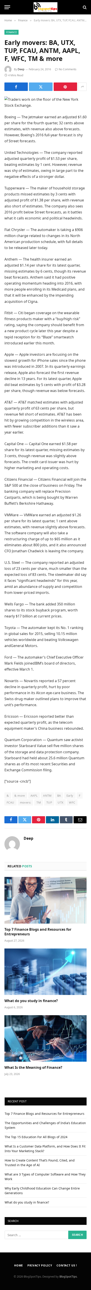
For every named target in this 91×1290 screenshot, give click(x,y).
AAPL (34, 796)
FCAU (10, 802)
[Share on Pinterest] (65, 86)
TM (38, 802)
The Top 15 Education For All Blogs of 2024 (36, 1137)
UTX (60, 802)
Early (69, 796)
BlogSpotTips (68, 1276)
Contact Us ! (67, 1265)
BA (59, 796)
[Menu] (7, 7)
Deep (21, 69)
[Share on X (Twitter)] (40, 86)
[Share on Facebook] (16, 86)
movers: (25, 802)
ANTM (47, 796)
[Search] (84, 7)
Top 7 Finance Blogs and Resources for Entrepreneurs (37, 932)
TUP (49, 802)
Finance (11, 32)
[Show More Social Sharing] (82, 86)
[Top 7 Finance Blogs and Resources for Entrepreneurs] (45, 900)
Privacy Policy (39, 1265)
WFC (72, 802)
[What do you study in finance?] (45, 971)
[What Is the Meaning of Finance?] (45, 1038)
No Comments (67, 69)
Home (18, 1265)
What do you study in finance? (31, 1000)
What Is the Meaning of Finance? (33, 1067)
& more (19, 796)
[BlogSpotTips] (46, 7)
